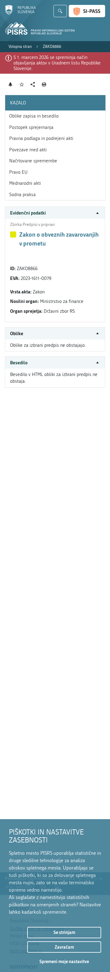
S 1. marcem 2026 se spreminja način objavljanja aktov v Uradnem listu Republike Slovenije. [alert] (57, 63)
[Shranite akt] (22, 84)
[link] (20, 46)
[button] (55, 213)
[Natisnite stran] (44, 84)
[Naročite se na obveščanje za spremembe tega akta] (10, 84)
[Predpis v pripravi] (13, 234)
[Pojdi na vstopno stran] (20, 13)
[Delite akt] (32, 84)
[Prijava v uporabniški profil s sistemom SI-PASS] (87, 11)
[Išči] (60, 11)
